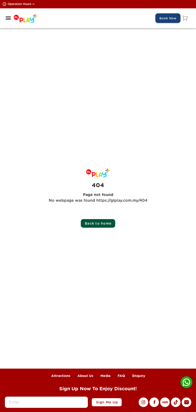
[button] (8, 18)
